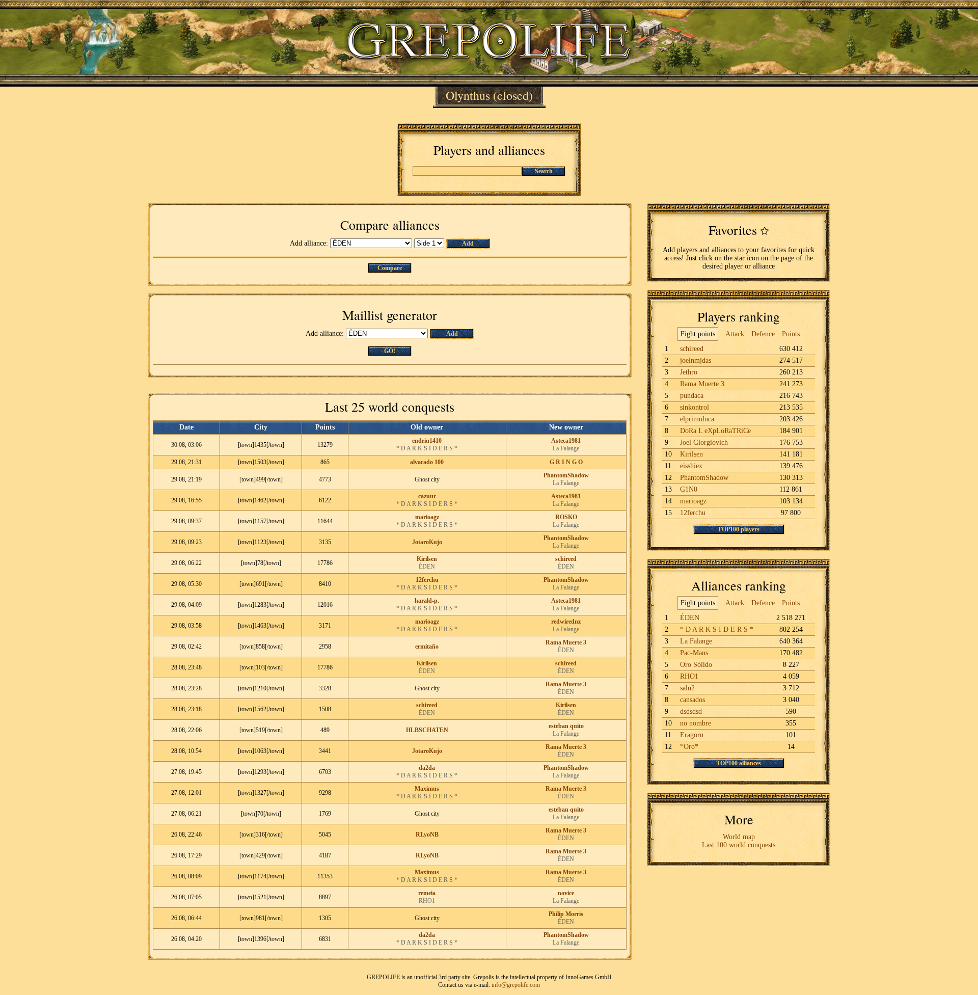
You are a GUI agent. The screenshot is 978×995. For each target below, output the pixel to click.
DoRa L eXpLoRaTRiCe (715, 431)
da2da (427, 767)
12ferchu (427, 579)
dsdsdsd (691, 711)
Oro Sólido (696, 664)
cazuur (427, 496)
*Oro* (689, 746)
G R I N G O (566, 462)
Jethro (688, 372)
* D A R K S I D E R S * (426, 448)
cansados (692, 700)
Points (791, 334)
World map (739, 837)
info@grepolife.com (516, 984)
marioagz (427, 517)
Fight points (698, 334)
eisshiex (691, 466)
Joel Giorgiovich (704, 442)
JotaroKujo (427, 542)
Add (468, 243)
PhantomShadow (566, 475)
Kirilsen (427, 558)
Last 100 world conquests (738, 845)
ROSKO (566, 517)
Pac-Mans (694, 653)
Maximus (427, 788)
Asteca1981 (566, 440)
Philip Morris (566, 914)
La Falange (566, 448)
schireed (566, 558)
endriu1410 (427, 440)
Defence (763, 334)
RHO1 (427, 900)
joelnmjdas (695, 360)
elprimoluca (697, 419)
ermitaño (427, 646)
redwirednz (566, 621)
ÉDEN (427, 566)
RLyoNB (427, 834)
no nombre (695, 723)
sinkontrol (694, 407)
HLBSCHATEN (427, 730)
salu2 (687, 688)
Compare (389, 268)
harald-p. (427, 600)
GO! (389, 351)
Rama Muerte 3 (566, 642)
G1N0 (688, 489)
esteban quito (566, 726)
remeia (427, 893)
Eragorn (691, 735)
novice (566, 893)
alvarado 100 (427, 462)
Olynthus (468, 95)
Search (544, 171)
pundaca (691, 395)
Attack (734, 334)
